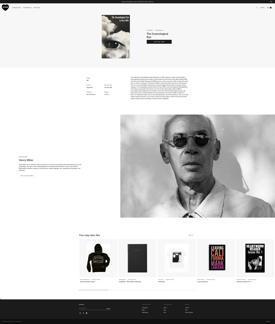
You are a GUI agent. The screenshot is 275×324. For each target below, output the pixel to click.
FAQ (186, 310)
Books (165, 307)
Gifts (165, 312)
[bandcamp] (86, 313)
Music (143, 310)
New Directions (159, 30)
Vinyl (165, 310)
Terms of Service (189, 312)
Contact (187, 307)
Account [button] (262, 7)
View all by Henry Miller (27, 175)
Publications (145, 307)
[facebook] (83, 313)
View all (191, 235)
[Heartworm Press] (5, 7)
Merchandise (145, 312)
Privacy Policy (18, 321)
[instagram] (80, 313)
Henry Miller (150, 30)
